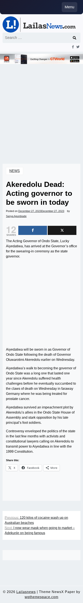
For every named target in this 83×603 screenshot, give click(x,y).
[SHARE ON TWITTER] (62, 230)
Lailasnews (26, 592)
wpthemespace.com (41, 597)
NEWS (14, 171)
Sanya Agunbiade (16, 216)
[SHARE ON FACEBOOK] (32, 230)
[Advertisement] (41, 108)
